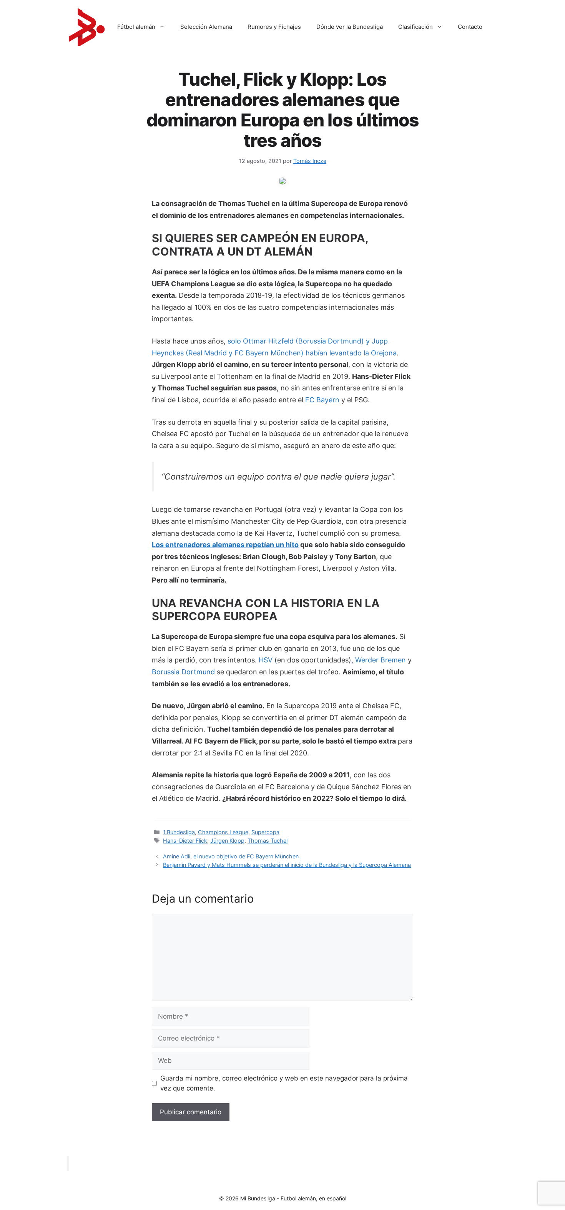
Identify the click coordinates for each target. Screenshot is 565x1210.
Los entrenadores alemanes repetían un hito (225, 545)
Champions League (223, 832)
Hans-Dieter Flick (185, 840)
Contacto (470, 26)
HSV (266, 660)
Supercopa (265, 832)
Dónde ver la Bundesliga (349, 26)
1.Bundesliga (179, 832)
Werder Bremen (380, 660)
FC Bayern (322, 400)
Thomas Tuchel (267, 840)
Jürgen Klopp (227, 840)
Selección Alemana (206, 26)
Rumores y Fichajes (274, 26)
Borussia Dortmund (183, 672)
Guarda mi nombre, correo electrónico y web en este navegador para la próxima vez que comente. (284, 1083)
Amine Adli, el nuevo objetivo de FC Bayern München (231, 856)
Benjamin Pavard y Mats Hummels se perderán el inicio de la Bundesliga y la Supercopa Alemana (287, 864)
